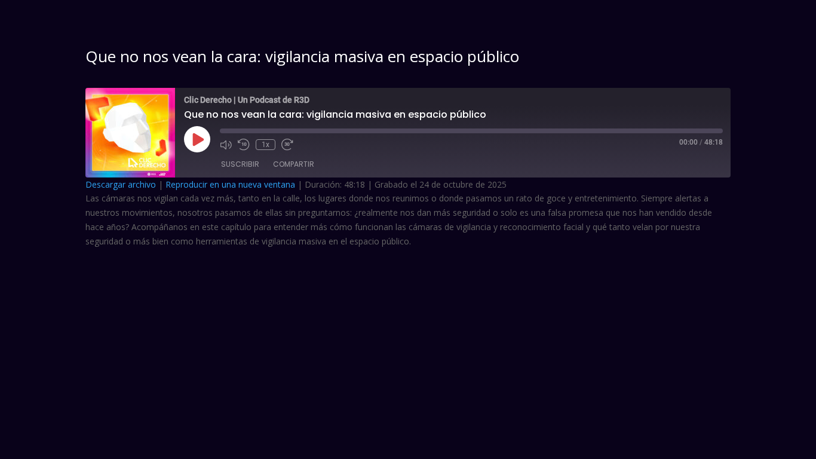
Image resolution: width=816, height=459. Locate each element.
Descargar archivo (120, 184)
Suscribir (240, 164)
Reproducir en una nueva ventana (230, 184)
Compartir (293, 164)
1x (265, 144)
